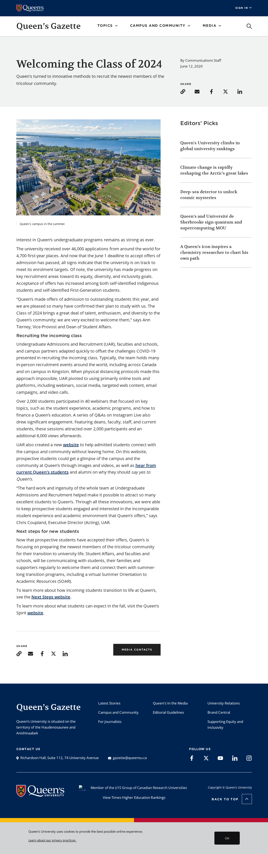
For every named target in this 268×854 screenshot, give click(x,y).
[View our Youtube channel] (220, 758)
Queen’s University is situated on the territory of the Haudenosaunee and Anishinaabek (46, 727)
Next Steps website (50, 597)
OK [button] (227, 838)
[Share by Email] (201, 91)
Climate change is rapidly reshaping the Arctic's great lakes (214, 170)
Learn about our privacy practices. (52, 840)
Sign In (241, 7)
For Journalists (109, 721)
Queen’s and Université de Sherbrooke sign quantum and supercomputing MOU (211, 222)
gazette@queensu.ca (130, 757)
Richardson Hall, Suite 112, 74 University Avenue (59, 757)
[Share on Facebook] (215, 91)
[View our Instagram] (249, 758)
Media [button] (209, 26)
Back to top (225, 799)
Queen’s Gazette (48, 26)
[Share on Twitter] (229, 91)
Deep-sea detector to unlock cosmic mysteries (208, 194)
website (71, 444)
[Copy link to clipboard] (187, 91)
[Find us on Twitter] (206, 758)
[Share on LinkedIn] (244, 91)
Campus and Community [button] (158, 26)
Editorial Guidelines (168, 712)
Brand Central (218, 712)
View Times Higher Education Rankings (134, 797)
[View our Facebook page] (191, 758)
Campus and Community (118, 712)
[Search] (249, 26)
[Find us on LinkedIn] (234, 758)
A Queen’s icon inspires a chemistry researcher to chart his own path (214, 252)
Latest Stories (109, 703)
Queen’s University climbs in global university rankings (210, 145)
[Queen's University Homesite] (40, 794)
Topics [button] (105, 26)
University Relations (223, 703)
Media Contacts (137, 649)
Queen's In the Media (170, 703)
